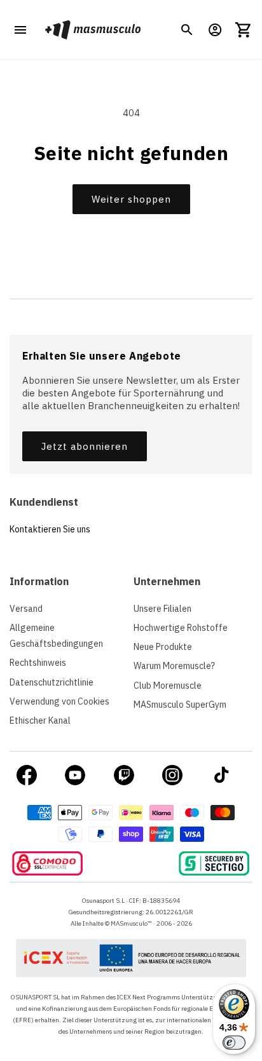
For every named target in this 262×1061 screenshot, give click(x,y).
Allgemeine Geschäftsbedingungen (56, 635)
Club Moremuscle (168, 685)
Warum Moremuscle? (174, 666)
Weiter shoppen (131, 199)
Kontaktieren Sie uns (50, 529)
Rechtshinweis (38, 662)
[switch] (234, 1043)
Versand (26, 608)
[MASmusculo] (93, 29)
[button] (187, 30)
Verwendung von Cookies (59, 701)
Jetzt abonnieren (84, 446)
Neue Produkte (163, 646)
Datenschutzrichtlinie (51, 682)
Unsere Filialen (162, 608)
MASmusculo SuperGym (180, 704)
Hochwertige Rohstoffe (181, 627)
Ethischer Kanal (40, 720)
